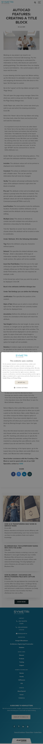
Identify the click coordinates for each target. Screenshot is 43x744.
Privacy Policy (17, 378)
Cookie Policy (6, 378)
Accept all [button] (21, 382)
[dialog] (21, 372)
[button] (21, 387)
